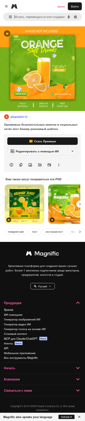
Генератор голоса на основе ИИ (25, 329)
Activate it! (66, 416)
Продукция (12, 303)
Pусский (42, 286)
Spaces (8, 310)
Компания (12, 379)
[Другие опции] (59, 165)
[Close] (79, 417)
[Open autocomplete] (8, 16)
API (6, 348)
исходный (26, 34)
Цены (61, 6)
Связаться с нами (18, 390)
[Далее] (79, 204)
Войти (75, 6)
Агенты (13, 343)
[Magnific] (42, 254)
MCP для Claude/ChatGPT (25, 339)
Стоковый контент (15, 334)
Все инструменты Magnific (21, 358)
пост (34, 231)
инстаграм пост (54, 231)
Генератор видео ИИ (17, 324)
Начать (9, 368)
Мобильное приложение (20, 353)
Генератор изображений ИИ (22, 319)
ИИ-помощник (13, 314)
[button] (42, 286)
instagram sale (16, 231)
